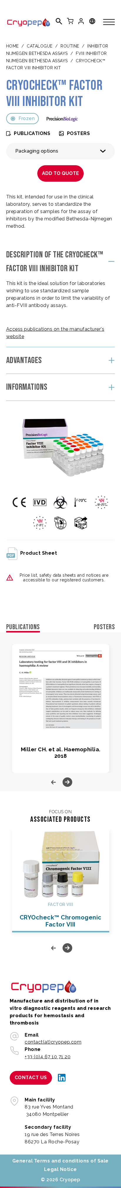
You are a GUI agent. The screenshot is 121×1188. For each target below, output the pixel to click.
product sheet (38, 553)
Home (12, 46)
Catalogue (40, 46)
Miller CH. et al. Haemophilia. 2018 (60, 752)
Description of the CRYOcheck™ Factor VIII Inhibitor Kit (54, 261)
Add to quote (60, 173)
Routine (69, 46)
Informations (27, 387)
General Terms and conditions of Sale (60, 1161)
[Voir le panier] (70, 21)
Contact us (31, 1077)
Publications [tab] (23, 627)
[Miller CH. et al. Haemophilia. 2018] (60, 688)
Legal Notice (60, 1169)
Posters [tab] (104, 627)
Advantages (24, 360)
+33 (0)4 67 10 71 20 (47, 1056)
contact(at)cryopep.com (53, 1042)
